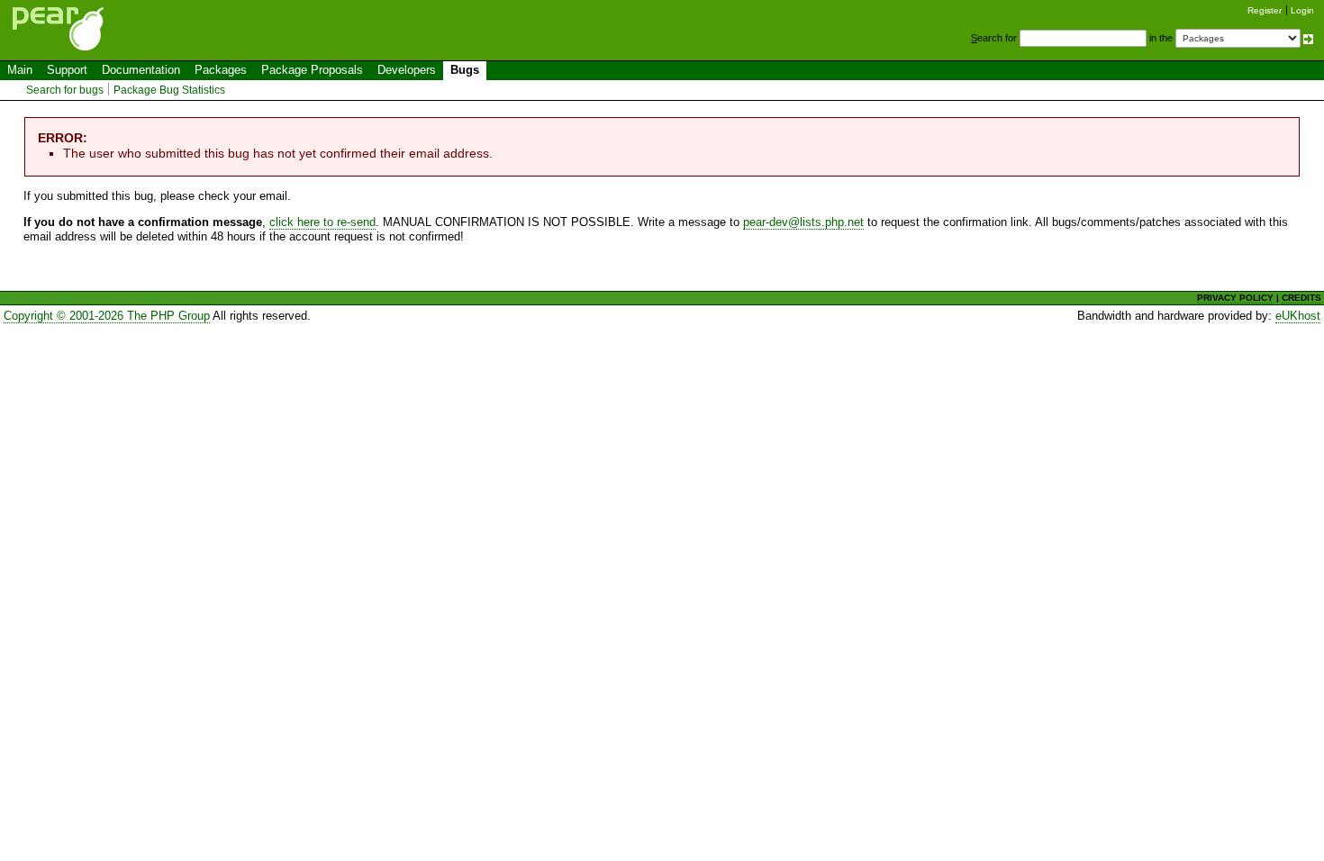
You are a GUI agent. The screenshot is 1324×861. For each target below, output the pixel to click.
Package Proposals (312, 70)
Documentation (141, 70)
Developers (406, 70)
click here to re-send (322, 222)
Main (19, 70)
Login (1302, 10)
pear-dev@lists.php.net (803, 222)
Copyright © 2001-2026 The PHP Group (107, 315)
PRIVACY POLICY (1235, 298)
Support (67, 70)
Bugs (464, 70)
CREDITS (1301, 298)
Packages (221, 70)
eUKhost (1297, 315)
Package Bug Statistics (169, 90)
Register (1264, 10)
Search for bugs (65, 90)
